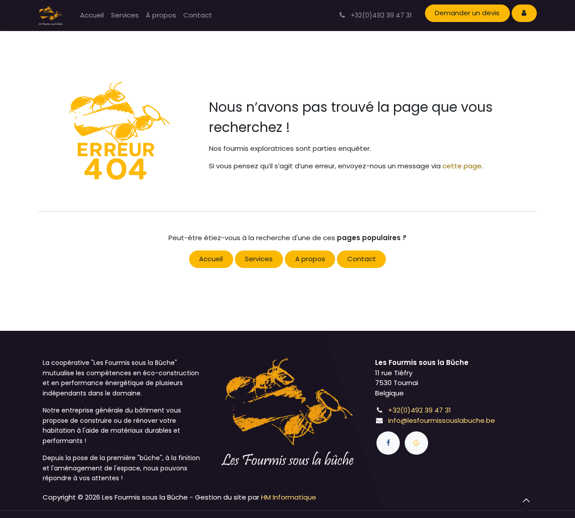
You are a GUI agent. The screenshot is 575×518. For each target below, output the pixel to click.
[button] (526, 500)
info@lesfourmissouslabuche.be (441, 420)
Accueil (211, 258)
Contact (361, 258)
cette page (462, 166)
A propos (310, 258)
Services (259, 258)
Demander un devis (467, 13)
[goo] (416, 443)
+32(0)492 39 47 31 (419, 410)
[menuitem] (91, 15)
